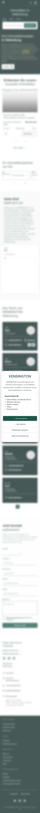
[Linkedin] (25, 801)
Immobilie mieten (9, 727)
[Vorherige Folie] (13, 109)
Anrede (5, 548)
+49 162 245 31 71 (15, 340)
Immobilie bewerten (10, 744)
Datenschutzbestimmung (15, 617)
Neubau (18, 19)
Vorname (6, 558)
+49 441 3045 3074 (13, 685)
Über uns (6, 754)
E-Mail (5, 589)
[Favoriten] (31, 3)
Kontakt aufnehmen (13, 690)
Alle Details (28, 134)
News (5, 764)
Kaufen (4, 19)
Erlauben (26, 52)
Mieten (11, 19)
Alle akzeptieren (21, 418)
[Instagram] (15, 801)
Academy (6, 777)
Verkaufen (6, 740)
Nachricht (6, 599)
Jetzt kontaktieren (15, 345)
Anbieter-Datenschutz (11, 654)
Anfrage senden (20, 625)
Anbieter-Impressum (10, 650)
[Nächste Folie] (26, 109)
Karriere (5, 774)
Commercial (7, 760)
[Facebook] (20, 801)
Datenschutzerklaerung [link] (20, 436)
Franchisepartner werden (12, 784)
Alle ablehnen (21, 424)
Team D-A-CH (7, 757)
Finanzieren (7, 730)
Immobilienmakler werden (12, 780)
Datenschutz (25, 794)
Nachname (6, 569)
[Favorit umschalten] (5, 133)
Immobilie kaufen (9, 724)
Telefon (5, 579)
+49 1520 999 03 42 (16, 465)
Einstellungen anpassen (20, 430)
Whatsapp (31, 340)
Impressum (14, 794)
